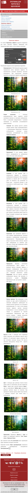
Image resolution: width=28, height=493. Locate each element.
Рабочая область (5, 16)
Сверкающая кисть (5, 27)
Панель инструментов (6, 25)
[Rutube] (13, 463)
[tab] (14, 14)
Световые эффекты (5, 20)
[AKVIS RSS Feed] (22, 463)
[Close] (26, 483)
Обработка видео (14, 475)
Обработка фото (14, 473)
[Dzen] (16, 463)
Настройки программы (6, 29)
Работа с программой (7, 14)
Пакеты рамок (14, 477)
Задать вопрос (14, 480)
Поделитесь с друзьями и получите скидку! (14, 460)
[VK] (6, 463)
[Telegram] (9, 463)
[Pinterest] (19, 463)
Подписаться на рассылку (14, 466)
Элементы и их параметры (8, 30)
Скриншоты (4, 35)
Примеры (4, 33)
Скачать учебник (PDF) (7, 37)
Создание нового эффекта (7, 21)
